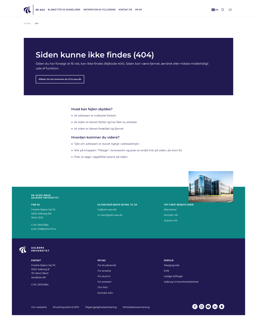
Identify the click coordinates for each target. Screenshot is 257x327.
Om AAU (103, 287)
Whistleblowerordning (136, 307)
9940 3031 (37, 217)
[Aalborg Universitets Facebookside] (195, 306)
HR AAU (40, 9)
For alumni (104, 276)
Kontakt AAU (105, 292)
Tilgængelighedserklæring (101, 307)
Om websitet (39, 307)
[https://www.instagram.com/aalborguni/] (201, 306)
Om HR (138, 9)
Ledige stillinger (173, 276)
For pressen (105, 281)
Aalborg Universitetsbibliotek (181, 281)
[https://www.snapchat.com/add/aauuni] (221, 306)
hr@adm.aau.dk (107, 209)
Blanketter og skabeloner (64, 9)
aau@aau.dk (38, 277)
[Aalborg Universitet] (27, 9)
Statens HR (170, 220)
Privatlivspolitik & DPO (66, 307)
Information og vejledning (99, 9)
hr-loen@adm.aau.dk (110, 215)
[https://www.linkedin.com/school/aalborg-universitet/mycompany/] (215, 306)
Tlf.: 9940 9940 (39, 273)
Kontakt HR (125, 9)
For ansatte (104, 270)
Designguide (171, 265)
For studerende (107, 265)
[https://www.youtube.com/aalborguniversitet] (208, 306)
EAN (166, 270)
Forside (27, 23)
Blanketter (170, 209)
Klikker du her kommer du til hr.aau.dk (60, 79)
